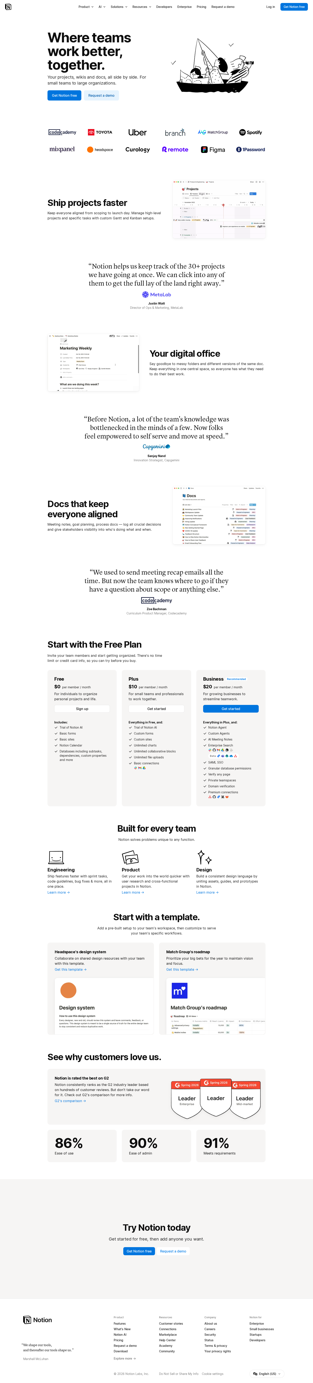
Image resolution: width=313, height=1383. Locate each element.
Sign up (82, 709)
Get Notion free (64, 95)
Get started (156, 709)
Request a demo (101, 95)
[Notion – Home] (8, 6)
